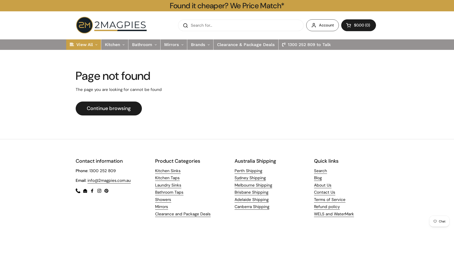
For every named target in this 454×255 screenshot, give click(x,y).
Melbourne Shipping (253, 185)
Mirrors (161, 206)
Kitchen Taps (167, 177)
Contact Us (324, 192)
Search (320, 170)
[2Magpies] (112, 25)
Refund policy (327, 206)
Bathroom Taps (169, 192)
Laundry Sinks (168, 185)
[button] (358, 25)
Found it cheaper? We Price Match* (227, 6)
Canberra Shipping (252, 206)
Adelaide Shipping (252, 199)
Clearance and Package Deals (183, 214)
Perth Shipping (248, 170)
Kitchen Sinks (168, 170)
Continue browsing (109, 108)
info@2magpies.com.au (109, 180)
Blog (318, 177)
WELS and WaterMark (334, 214)
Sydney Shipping (250, 177)
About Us (323, 185)
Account (326, 25)
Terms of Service (329, 199)
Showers (163, 199)
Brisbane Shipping (251, 192)
